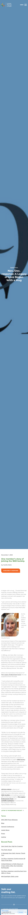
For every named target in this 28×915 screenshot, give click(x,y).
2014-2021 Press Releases (9, 820)
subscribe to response (10, 570)
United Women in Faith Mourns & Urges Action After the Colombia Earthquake (12, 865)
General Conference (7, 826)
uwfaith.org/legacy (7, 800)
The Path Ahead (6, 850)
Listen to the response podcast (11, 810)
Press (3, 833)
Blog (2, 823)
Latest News (5, 830)
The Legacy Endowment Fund (11, 674)
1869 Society (21, 759)
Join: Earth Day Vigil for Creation (12, 846)
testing (3, 837)
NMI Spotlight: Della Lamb (9, 876)
